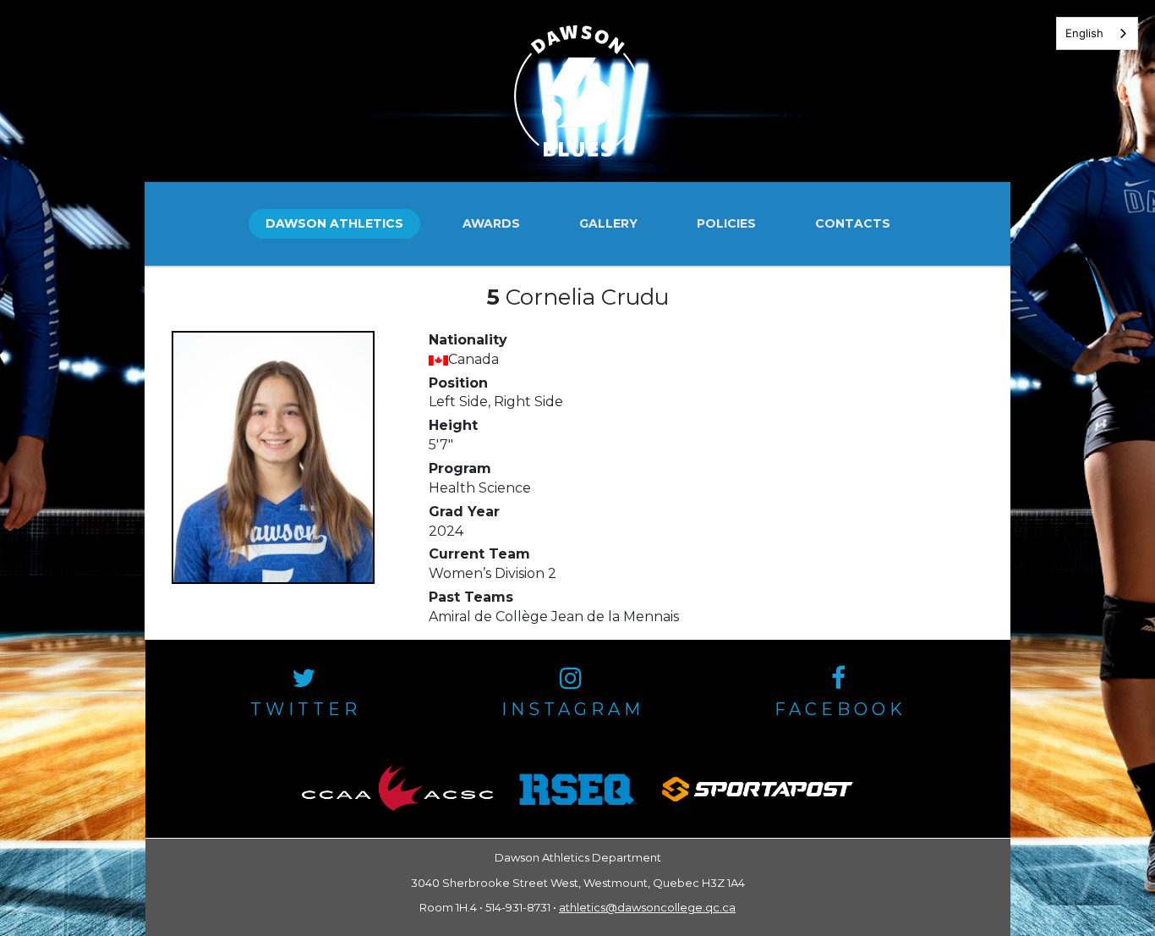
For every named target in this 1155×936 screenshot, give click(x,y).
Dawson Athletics (334, 223)
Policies (726, 223)
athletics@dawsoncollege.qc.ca (647, 907)
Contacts (852, 223)
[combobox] (1097, 33)
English (1084, 33)
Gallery (608, 223)
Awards (491, 223)
